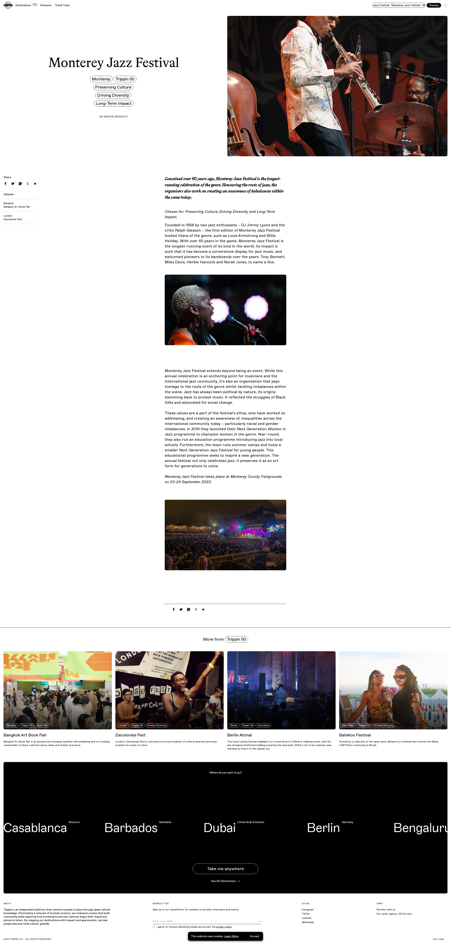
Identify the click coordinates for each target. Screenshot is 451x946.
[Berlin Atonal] (281, 690)
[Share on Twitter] (13, 184)
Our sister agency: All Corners (394, 913)
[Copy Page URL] (28, 184)
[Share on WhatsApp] (20, 184)
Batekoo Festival (355, 735)
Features (45, 5)
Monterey (101, 79)
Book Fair (42, 725)
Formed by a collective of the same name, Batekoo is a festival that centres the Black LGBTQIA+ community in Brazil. (388, 743)
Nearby (433, 5)
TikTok (306, 913)
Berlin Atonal (239, 735)
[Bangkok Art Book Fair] (58, 690)
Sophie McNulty (116, 116)
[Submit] (259, 921)
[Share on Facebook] (5, 184)
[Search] (445, 5)
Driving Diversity (113, 95)
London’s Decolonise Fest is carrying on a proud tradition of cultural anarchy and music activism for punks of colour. (166, 743)
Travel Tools (62, 5)
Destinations (25, 5)
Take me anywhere (225, 868)
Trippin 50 (125, 79)
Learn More (231, 936)
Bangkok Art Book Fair (17, 206)
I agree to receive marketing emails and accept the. (194, 927)
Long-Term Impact (113, 103)
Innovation (263, 725)
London (122, 725)
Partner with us (385, 909)
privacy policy (224, 926)
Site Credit (438, 939)
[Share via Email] (35, 184)
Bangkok (12, 725)
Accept (255, 936)
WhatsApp (308, 922)
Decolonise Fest (13, 219)
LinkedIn (307, 918)
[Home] (8, 5)
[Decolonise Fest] (169, 690)
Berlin (233, 725)
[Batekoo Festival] (393, 690)
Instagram (308, 909)
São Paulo (348, 725)
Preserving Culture (113, 87)
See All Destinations (223, 881)
